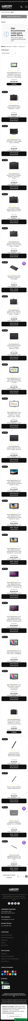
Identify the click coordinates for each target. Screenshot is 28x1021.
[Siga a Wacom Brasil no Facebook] (12, 903)
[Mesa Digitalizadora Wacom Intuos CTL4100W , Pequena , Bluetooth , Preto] (14, 165)
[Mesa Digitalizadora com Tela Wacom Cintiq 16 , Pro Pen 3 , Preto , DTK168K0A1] (14, 642)
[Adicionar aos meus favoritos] (18, 71)
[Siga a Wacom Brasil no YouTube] (15, 903)
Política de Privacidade (7, 956)
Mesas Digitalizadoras (7, 937)
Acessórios (4, 940)
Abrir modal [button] (21, 7)
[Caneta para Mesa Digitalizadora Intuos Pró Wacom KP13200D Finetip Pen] (14, 847)
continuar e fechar (14, 1016)
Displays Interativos (6, 935)
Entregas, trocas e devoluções (10, 959)
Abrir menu (26, 7)
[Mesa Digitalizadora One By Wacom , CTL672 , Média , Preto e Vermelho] (14, 131)
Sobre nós (4, 953)
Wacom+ (3, 942)
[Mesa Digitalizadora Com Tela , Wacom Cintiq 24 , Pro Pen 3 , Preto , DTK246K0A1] (14, 676)
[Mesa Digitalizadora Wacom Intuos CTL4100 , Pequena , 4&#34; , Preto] (14, 97)
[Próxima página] (26, 876)
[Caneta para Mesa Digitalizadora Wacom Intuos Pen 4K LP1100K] (14, 744)
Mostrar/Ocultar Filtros (14, 16)
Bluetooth (8, 46)
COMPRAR (14, 84)
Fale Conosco (5, 961)
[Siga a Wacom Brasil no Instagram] (9, 903)
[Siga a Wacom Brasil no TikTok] (18, 903)
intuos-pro (21, 46)
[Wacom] (7, 7)
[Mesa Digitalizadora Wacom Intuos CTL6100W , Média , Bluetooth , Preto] (14, 199)
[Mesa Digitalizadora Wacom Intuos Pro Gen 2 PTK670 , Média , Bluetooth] (14, 438)
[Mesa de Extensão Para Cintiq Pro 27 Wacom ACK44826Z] (14, 267)
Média (15, 46)
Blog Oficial (4, 945)
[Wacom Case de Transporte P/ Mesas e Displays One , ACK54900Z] (14, 812)
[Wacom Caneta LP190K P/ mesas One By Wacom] (14, 778)
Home (9, 12)
